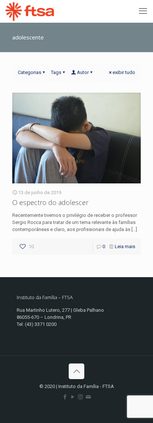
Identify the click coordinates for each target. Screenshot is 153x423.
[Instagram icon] (80, 397)
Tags (56, 72)
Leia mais (125, 246)
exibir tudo (124, 72)
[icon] (88, 397)
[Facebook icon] (65, 397)
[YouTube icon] (72, 397)
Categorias (29, 72)
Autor (83, 72)
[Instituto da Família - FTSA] (30, 11)
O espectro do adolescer (50, 202)
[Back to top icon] (76, 371)
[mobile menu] (143, 11)
